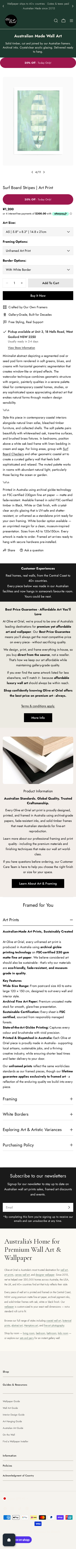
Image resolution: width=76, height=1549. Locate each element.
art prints (8, 1275)
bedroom (40, 1333)
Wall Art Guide (10, 1408)
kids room (63, 1333)
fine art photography (54, 1325)
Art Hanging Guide (12, 1421)
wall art (64, 1270)
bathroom (51, 1333)
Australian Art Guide (13, 1428)
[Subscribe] (69, 1207)
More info (38, 717)
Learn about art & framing (38, 883)
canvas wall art (22, 1275)
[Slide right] (44, 172)
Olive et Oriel (23, 1531)
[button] (3, 6)
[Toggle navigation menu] (71, 21)
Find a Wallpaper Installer (15, 1441)
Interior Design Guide (14, 1414)
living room (28, 1333)
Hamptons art (31, 1325)
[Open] (9, 1540)
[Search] (56, 20)
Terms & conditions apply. (38, 706)
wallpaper (9, 1307)
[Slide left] (32, 172)
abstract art (17, 1325)
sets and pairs (27, 1338)
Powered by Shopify (47, 1531)
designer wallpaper (45, 1275)
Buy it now (38, 295)
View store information (21, 348)
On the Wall (9, 1434)
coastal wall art (53, 1320)
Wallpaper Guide (11, 1401)
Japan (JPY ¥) (16, 1498)
